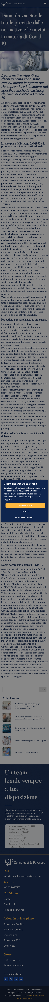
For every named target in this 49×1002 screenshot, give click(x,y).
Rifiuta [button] (25, 512)
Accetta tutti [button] (25, 505)
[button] (24, 517)
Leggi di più (9, 499)
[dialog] (24, 501)
